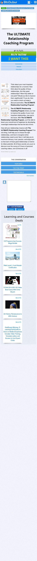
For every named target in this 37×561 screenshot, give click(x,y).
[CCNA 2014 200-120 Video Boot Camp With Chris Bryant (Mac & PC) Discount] (12, 279)
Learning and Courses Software (10, 10)
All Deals (9, 8)
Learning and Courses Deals (19, 218)
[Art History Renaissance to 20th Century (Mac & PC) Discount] (12, 303)
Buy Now (18, 54)
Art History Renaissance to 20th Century (13, 315)
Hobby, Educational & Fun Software (23, 8)
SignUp (20, 210)
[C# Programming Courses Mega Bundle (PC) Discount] (12, 231)
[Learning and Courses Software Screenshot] (5, 91)
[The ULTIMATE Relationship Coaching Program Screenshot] (5, 85)
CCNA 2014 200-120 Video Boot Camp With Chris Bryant (13, 289)
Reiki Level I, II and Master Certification (13, 266)
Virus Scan (19, 69)
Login (11, 210)
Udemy (4, 8)
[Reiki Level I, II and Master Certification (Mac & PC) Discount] (12, 255)
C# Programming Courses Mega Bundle (12, 242)
